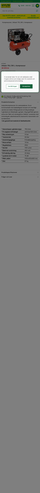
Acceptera (26, 86)
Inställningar (12, 86)
